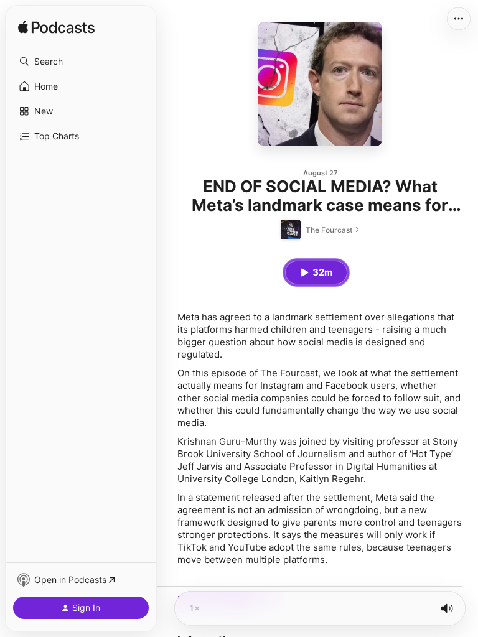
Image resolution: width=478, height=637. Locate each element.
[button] (81, 61)
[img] (56, 28)
